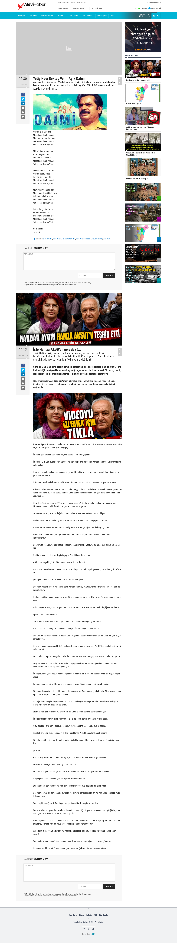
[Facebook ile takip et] (84, 928)
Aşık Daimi (57, 239)
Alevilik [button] (60, 16)
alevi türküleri (47, 239)
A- (120, 83)
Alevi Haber (33, 16)
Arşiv (73, 2)
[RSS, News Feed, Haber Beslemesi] (88, 928)
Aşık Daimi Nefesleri (68, 239)
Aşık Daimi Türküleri (83, 239)
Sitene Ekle (82, 2)
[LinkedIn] (23, 103)
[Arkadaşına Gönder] (23, 108)
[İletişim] (153, 15)
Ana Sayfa (73, 915)
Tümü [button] (112, 16)
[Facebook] (23, 94)
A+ (120, 79)
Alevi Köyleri (102, 16)
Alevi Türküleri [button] (87, 16)
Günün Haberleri (63, 2)
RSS (95, 915)
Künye (81, 915)
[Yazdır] (23, 112)
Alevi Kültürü (73, 16)
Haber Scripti (87, 934)
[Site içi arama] (158, 15)
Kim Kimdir (103, 915)
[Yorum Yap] (23, 117)
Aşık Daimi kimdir (96, 239)
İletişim (89, 915)
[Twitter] (23, 99)
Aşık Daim (106, 239)
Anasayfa (21, 16)
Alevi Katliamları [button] (47, 16)
